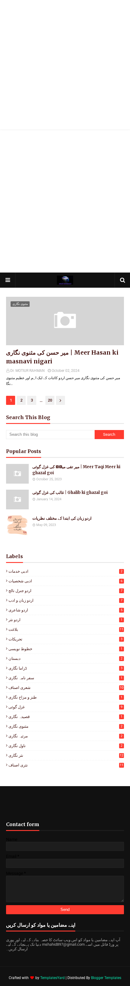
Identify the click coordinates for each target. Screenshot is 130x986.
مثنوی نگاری (65, 726)
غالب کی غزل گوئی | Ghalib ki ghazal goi (70, 492)
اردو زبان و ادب (65, 600)
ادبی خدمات (65, 571)
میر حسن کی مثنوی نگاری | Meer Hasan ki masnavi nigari (62, 357)
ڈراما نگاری (65, 668)
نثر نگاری (65, 755)
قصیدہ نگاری (65, 716)
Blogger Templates (106, 978)
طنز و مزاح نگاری (65, 697)
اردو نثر (65, 619)
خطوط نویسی (65, 649)
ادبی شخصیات (65, 581)
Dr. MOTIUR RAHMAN (27, 371)
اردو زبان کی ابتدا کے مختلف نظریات (62, 518)
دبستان (65, 658)
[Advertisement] (65, 65)
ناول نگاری (65, 745)
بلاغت (65, 629)
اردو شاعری (65, 610)
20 (50, 400)
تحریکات (65, 639)
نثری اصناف (65, 765)
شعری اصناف (65, 687)
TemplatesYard (52, 978)
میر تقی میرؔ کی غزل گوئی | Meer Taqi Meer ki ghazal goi (76, 469)
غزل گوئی (65, 707)
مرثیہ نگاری (65, 736)
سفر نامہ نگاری (65, 678)
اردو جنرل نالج (65, 590)
